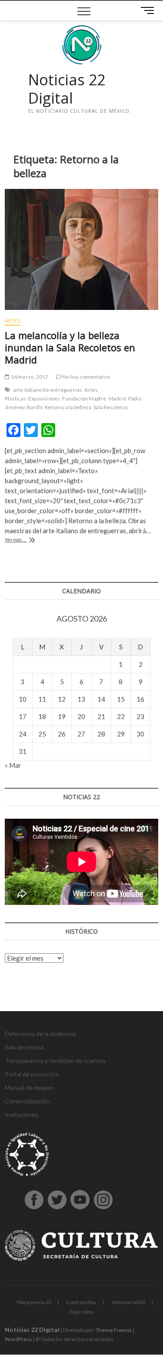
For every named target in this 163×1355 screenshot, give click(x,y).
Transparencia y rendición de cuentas (55, 1060)
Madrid (117, 398)
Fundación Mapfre (84, 398)
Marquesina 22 (34, 1302)
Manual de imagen (29, 1087)
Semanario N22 (128, 1302)
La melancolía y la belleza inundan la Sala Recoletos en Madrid (70, 347)
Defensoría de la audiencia (40, 1033)
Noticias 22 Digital (66, 89)
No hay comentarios (86, 376)
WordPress (18, 1339)
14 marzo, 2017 (29, 376)
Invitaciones (21, 1114)
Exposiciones (44, 398)
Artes (12, 320)
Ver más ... (27, 540)
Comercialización (27, 1101)
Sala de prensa (24, 1047)
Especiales (82, 1312)
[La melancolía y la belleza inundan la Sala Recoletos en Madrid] (81, 249)
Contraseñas (81, 1302)
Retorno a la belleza (68, 407)
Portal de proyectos (32, 1074)
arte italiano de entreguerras (48, 390)
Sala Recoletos (110, 407)
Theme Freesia (113, 1330)
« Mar (13, 765)
